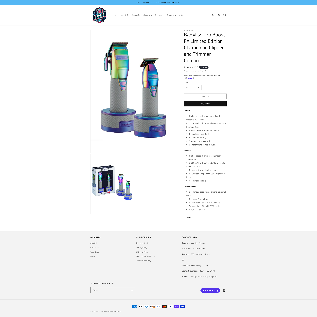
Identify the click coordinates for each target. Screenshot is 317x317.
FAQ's (92, 256)
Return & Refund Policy (145, 256)
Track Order (95, 252)
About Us (94, 243)
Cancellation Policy (143, 260)
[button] (147, 15)
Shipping (187, 71)
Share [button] (189, 217)
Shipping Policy (142, 252)
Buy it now (205, 103)
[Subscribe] (132, 290)
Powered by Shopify (114, 311)
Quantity (187, 82)
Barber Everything (102, 311)
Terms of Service (142, 243)
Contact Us (94, 247)
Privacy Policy (141, 247)
